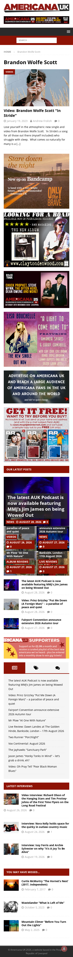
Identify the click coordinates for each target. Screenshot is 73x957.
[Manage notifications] (64, 949)
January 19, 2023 (17, 121)
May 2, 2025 (32, 930)
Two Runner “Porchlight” (23, 737)
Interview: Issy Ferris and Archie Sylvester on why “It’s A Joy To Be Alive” (43, 848)
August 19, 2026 (35, 857)
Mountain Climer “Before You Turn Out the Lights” (44, 923)
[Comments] (58, 667)
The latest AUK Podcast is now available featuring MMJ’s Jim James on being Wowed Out (35, 506)
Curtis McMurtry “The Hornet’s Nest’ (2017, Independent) (45, 882)
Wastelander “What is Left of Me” (43, 903)
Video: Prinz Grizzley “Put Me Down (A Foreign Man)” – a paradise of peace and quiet (44, 604)
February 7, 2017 (35, 889)
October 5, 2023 (34, 907)
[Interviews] (11, 799)
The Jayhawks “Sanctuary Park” (27, 750)
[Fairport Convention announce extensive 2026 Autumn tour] (11, 623)
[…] (18, 144)
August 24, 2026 (35, 832)
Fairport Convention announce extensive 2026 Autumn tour (52, 528)
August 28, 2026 (30, 522)
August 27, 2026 (53, 542)
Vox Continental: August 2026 (26, 743)
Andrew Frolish (42, 121)
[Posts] (14, 667)
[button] (68, 31)
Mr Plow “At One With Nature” (17, 554)
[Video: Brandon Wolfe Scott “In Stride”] (36, 87)
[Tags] (36, 667)
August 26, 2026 (17, 810)
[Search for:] (36, 40)
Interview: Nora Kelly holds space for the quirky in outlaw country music (45, 825)
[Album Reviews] (11, 885)
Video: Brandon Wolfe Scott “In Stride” (32, 113)
